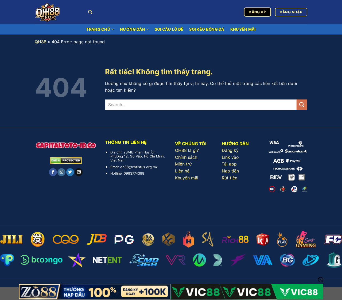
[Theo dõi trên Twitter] (70, 172)
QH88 (40, 41)
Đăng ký (230, 150)
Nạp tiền (230, 171)
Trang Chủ (98, 29)
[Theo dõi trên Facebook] (53, 172)
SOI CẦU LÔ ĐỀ (169, 29)
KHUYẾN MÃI (243, 29)
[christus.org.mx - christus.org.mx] (57, 12)
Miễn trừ (183, 164)
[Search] (90, 12)
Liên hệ (182, 171)
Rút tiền (229, 177)
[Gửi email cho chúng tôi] (79, 172)
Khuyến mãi (186, 177)
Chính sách (186, 157)
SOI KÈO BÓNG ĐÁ (206, 29)
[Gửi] (302, 104)
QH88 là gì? (187, 150)
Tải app (229, 164)
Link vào (230, 157)
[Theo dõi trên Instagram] (61, 172)
